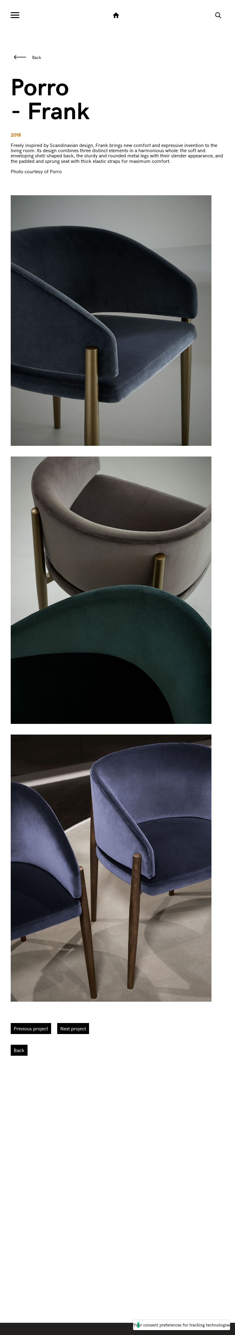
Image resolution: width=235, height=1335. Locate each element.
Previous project (31, 1028)
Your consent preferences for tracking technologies (181, 1325)
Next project (73, 1028)
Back (36, 57)
